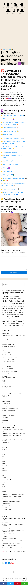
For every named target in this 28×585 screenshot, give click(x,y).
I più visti (20, 312)
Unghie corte (11, 325)
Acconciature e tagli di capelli (10, 408)
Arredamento (5, 341)
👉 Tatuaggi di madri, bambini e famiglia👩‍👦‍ (13, 115)
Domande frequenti (7, 528)
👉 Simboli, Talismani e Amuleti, (10, 164)
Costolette (5, 452)
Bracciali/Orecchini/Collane (9, 410)
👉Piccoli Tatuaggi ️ (6, 134)
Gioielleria (4, 380)
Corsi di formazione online (9, 337)
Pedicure (20, 314)
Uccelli (17, 296)
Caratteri (5, 317)
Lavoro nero (13, 298)
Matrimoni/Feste (6, 333)
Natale (4, 314)
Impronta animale (11, 296)
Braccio (4, 445)
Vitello (4, 482)
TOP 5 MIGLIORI (7, 49)
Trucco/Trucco (6, 403)
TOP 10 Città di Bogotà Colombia (10, 357)
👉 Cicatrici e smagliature (8, 161)
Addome (4, 440)
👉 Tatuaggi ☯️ (5, 168)
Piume (3, 319)
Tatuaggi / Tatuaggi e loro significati (11, 496)
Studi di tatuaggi (6, 348)
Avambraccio (5, 442)
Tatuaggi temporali (7, 503)
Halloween (8, 308)
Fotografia (5, 387)
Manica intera (5, 465)
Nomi (15, 314)
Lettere (22, 308)
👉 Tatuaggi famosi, (7, 171)
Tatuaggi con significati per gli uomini (12, 540)
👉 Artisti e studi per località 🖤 (10, 189)
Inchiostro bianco (11, 323)
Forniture (4, 376)
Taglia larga (12, 321)
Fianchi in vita (6, 447)
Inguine (4, 463)
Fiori (15, 306)
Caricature (18, 298)
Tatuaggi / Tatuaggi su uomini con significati (13, 433)
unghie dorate (19, 325)
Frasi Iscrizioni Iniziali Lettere (9, 371)
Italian (6, 572)
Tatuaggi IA (20, 321)
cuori (9, 303)
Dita (3, 456)
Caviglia (4, 491)
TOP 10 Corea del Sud (8, 359)
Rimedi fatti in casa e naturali (9, 422)
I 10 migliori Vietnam (7, 368)
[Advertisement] (14, 32)
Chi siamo (4, 536)
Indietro (4, 458)
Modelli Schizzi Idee (15, 317)
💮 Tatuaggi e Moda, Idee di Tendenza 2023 (13, 551)
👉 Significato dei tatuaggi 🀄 (9, 127)
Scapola (4, 477)
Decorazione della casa (8, 344)
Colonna (4, 303)
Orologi (4, 383)
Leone (18, 308)
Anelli (3, 381)
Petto (3, 484)
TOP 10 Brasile (6, 352)
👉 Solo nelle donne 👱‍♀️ (7, 119)
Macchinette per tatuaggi (8, 377)
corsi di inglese (6, 339)
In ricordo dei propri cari (8, 346)
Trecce (4, 325)
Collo (3, 454)
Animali (5, 296)
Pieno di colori (20, 306)
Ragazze (12, 314)
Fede (3, 306)
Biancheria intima (6, 401)
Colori (5, 301)
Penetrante (5, 420)
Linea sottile (6, 310)
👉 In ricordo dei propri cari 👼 (10, 131)
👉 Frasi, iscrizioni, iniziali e (9, 152)
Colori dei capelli (16, 301)
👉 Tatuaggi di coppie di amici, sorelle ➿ (12, 138)
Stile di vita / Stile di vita (8, 386)
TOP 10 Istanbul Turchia (8, 361)
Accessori (4, 396)
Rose (10, 319)
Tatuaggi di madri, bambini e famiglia (11, 501)
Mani (3, 468)
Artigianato (5, 390)
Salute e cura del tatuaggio (9, 425)
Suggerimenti (20, 323)
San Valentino (15, 319)
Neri (8, 314)
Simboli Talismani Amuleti (8, 427)
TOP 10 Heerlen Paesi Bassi (9, 364)
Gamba (4, 489)
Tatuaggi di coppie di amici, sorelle (11, 498)
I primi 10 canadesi (7, 354)
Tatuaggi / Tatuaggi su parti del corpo (12, 439)
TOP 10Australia (6, 350)
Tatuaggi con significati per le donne (11, 543)
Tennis (4, 323)
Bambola (4, 470)
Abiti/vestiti (5, 417)
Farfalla (15, 310)
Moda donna (5, 395)
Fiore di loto (9, 306)
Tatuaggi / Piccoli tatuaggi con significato (13, 494)
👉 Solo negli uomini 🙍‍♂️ (7, 175)
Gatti (3, 308)
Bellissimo (5, 298)
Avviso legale (5, 522)
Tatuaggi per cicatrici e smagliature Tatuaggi (13, 335)
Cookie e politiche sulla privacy (10, 533)
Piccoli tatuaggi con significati (10, 545)
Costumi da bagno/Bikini (8, 415)
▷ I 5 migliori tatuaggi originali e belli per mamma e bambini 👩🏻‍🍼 (13, 209)
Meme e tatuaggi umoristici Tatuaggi (11, 393)
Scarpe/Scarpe (6, 412)
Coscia (4, 472)
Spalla (4, 461)
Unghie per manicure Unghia (9, 405)
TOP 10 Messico (6, 366)
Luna (11, 310)
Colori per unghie (17, 304)
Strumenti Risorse (6, 373)
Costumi (4, 399)
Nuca (3, 475)
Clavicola (4, 449)
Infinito (14, 308)
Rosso (7, 319)
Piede (3, 486)
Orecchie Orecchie (7, 479)
